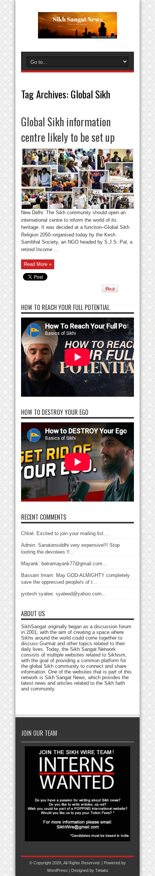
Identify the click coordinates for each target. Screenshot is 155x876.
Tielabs (101, 870)
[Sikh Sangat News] (77, 33)
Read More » (38, 264)
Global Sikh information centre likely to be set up (68, 129)
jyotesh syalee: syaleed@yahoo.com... (63, 594)
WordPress (57, 870)
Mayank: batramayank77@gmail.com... (64, 563)
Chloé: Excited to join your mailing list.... (65, 533)
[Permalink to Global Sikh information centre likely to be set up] (77, 207)
